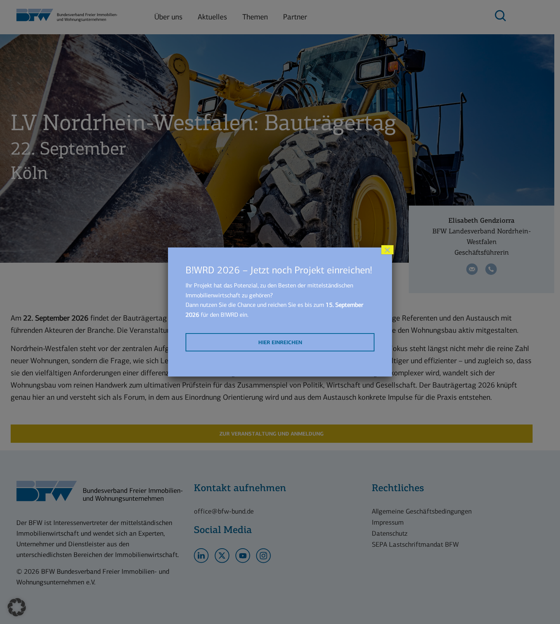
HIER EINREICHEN (280, 342)
